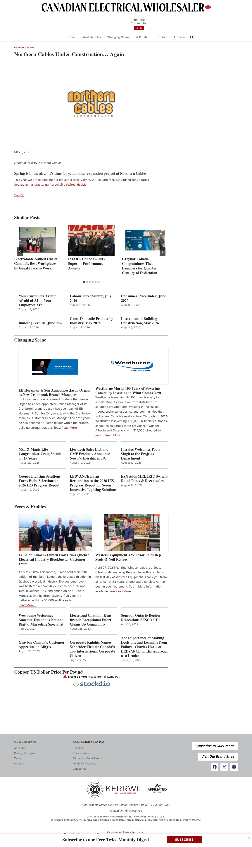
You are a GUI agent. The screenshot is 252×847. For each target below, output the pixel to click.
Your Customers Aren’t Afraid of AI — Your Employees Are (37, 300)
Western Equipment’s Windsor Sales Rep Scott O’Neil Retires (128, 557)
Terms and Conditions (86, 758)
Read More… (70, 427)
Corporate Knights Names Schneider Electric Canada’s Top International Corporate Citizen (92, 649)
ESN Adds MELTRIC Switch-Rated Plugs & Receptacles (144, 478)
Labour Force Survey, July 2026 (90, 298)
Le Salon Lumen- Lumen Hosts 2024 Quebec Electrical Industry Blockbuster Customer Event (54, 559)
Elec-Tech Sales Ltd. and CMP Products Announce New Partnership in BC (90, 453)
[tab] (84, 282)
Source (19, 195)
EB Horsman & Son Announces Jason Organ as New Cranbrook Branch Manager (54, 392)
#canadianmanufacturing (31, 184)
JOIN (139, 28)
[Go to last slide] (20, 251)
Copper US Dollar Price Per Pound (48, 671)
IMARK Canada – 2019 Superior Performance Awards (86, 263)
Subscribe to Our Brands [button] (215, 746)
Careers (19, 763)
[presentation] (37, 240)
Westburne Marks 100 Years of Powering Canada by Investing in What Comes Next (128, 390)
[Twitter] (224, 767)
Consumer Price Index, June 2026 (143, 298)
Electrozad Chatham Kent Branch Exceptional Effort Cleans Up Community (90, 619)
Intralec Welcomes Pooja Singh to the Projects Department (140, 453)
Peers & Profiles (30, 506)
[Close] (248, 837)
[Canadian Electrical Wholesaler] (38, 37)
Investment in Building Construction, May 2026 (140, 320)
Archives (180, 37)
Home (70, 37)
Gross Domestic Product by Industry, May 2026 (91, 320)
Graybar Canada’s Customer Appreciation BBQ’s (42, 644)
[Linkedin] (234, 767)
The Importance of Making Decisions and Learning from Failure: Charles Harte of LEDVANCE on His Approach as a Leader (144, 647)
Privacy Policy (81, 753)
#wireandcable (76, 184)
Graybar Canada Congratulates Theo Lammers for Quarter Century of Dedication (139, 265)
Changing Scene (118, 37)
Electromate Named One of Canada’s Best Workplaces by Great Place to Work (36, 263)
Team (17, 758)
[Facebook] (214, 767)
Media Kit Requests (84, 763)
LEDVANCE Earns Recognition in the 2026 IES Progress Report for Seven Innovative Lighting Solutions (93, 483)
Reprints (78, 747)
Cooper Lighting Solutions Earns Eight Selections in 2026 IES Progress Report (40, 480)
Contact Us (79, 768)
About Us (19, 747)
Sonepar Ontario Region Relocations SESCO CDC (141, 617)
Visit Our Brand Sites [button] (217, 756)
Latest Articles (91, 37)
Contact (162, 37)
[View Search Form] (192, 37)
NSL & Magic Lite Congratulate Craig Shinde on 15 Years (40, 453)
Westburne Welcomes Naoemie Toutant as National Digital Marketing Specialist (42, 619)
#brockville (57, 184)
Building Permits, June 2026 (41, 323)
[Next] (162, 251)
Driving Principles (24, 753)
